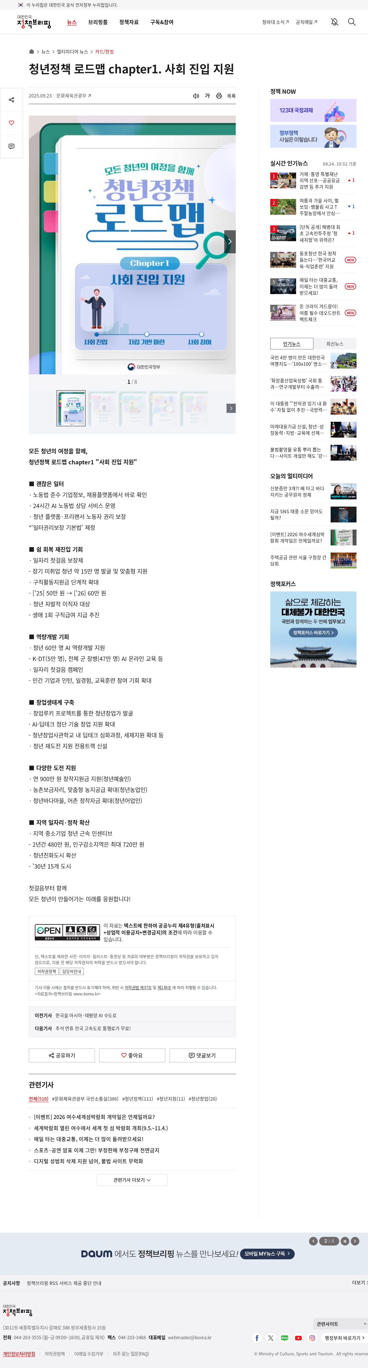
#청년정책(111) (137, 1098)
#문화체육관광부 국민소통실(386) (85, 1098)
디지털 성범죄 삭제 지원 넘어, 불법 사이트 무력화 (88, 1161)
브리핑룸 (98, 22)
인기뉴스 (291, 343)
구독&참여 (162, 22)
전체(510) (39, 1098)
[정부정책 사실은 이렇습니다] (313, 136)
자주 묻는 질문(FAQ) (131, 1353)
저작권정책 (46, 971)
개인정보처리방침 (19, 1353)
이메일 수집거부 (88, 1353)
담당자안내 (71, 971)
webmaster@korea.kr (190, 1337)
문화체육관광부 (71, 95)
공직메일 (304, 22)
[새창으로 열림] (219, 95)
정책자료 (129, 22)
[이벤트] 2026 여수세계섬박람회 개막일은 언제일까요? (94, 1117)
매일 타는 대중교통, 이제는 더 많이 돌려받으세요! (88, 1139)
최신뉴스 (335, 343)
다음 (230, 241)
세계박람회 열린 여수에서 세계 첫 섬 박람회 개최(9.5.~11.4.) (101, 1128)
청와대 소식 (273, 22)
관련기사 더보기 (129, 1179)
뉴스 (72, 22)
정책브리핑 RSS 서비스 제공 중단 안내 (64, 1283)
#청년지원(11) (171, 1098)
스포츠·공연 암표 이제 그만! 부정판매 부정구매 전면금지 (97, 1150)
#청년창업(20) (203, 1098)
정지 (345, 1241)
